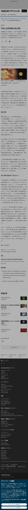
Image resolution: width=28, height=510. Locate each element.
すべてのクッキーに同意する (14, 504)
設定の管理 (23, 499)
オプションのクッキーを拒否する (14, 507)
